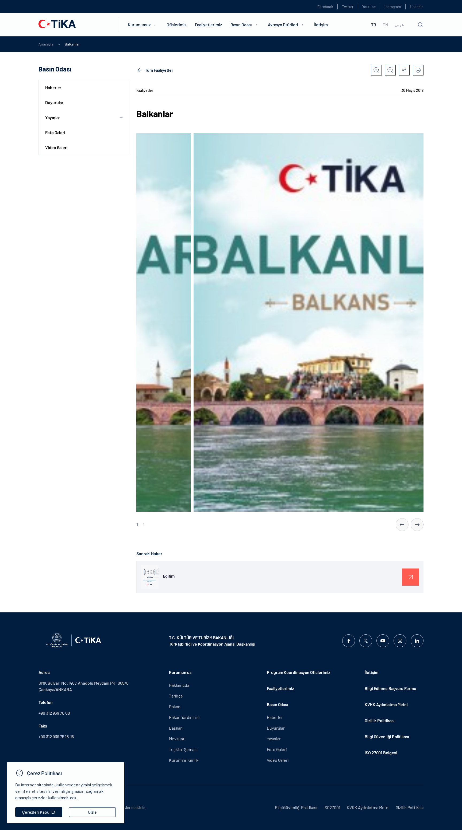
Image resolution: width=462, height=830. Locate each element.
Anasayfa (45, 44)
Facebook (325, 6)
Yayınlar (274, 738)
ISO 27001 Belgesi (381, 752)
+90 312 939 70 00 (54, 712)
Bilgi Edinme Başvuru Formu (390, 688)
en (385, 24)
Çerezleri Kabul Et (39, 811)
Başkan (176, 727)
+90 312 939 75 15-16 (56, 736)
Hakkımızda (179, 685)
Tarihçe (176, 695)
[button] (402, 524)
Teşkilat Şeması (183, 749)
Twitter (347, 6)
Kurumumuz (139, 24)
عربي (399, 24)
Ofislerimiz (176, 24)
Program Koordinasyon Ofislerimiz (298, 672)
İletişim (321, 24)
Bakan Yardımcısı (184, 717)
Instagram (392, 6)
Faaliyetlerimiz (208, 24)
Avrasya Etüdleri (283, 24)
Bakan (174, 706)
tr (373, 24)
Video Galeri (56, 147)
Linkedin (417, 6)
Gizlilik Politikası (379, 720)
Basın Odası (241, 24)
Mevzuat (176, 738)
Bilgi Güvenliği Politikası (387, 736)
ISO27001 (332, 807)
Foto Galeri (55, 132)
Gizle (92, 811)
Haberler (53, 87)
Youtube (369, 6)
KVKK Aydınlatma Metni (386, 704)
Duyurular (54, 102)
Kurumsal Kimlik (183, 760)
